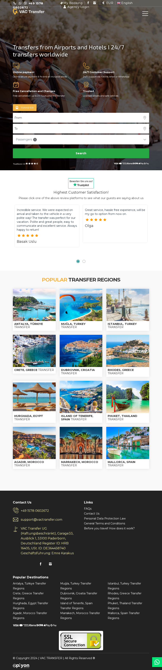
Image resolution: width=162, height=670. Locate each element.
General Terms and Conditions (104, 523)
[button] (78, 261)
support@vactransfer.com (41, 519)
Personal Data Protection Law (105, 518)
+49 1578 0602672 (35, 511)
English (127, 3)
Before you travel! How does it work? (109, 528)
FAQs (87, 508)
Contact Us (91, 513)
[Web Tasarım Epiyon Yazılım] (21, 665)
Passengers (26, 139)
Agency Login (78, 7)
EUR (109, 3)
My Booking (72, 3)
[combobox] (81, 118)
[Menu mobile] (145, 14)
